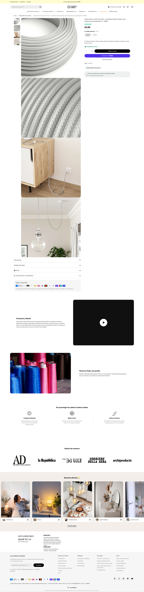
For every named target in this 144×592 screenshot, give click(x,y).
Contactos (22, 1)
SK (87, 590)
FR (64, 590)
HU (71, 590)
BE (50, 590)
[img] (53, 535)
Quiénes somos (14, 1)
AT (47, 590)
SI (91, 590)
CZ (54, 590)
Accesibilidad (73, 587)
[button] (88, 24)
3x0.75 (95, 35)
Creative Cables (17, 583)
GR (66, 590)
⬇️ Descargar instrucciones (93, 68)
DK (59, 590)
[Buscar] (40, 7)
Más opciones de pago (107, 59)
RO (84, 590)
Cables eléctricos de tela (25, 15)
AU (45, 590)
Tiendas (29, 1)
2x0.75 (87, 35)
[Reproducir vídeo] (103, 322)
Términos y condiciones (27, 569)
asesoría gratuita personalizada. (97, 75)
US (96, 590)
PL (82, 590)
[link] (22, 460)
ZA (98, 590)
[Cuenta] (124, 7)
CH (52, 590)
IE (73, 590)
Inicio (15, 15)
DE (57, 590)
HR (69, 590)
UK (93, 590)
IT (75, 590)
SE (89, 590)
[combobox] (26, 7)
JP (77, 590)
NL (80, 590)
